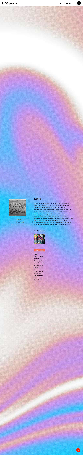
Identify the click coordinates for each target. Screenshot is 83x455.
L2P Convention (9, 3)
